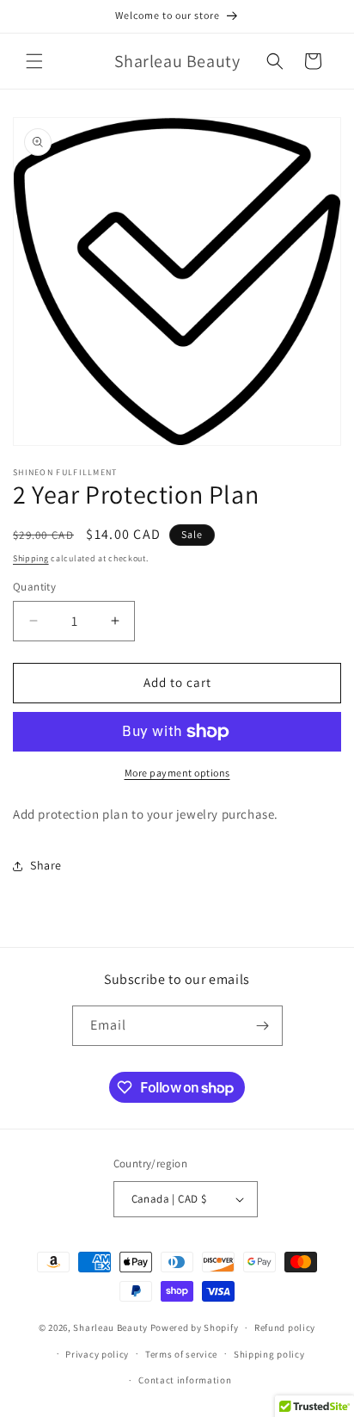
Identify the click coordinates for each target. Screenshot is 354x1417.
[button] (34, 61)
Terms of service (181, 1354)
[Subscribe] (263, 1026)
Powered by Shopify (194, 1327)
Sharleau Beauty (110, 1327)
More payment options (177, 772)
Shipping (31, 558)
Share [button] (46, 865)
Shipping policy (269, 1354)
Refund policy (284, 1327)
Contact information (184, 1380)
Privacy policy (97, 1354)
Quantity (34, 586)
